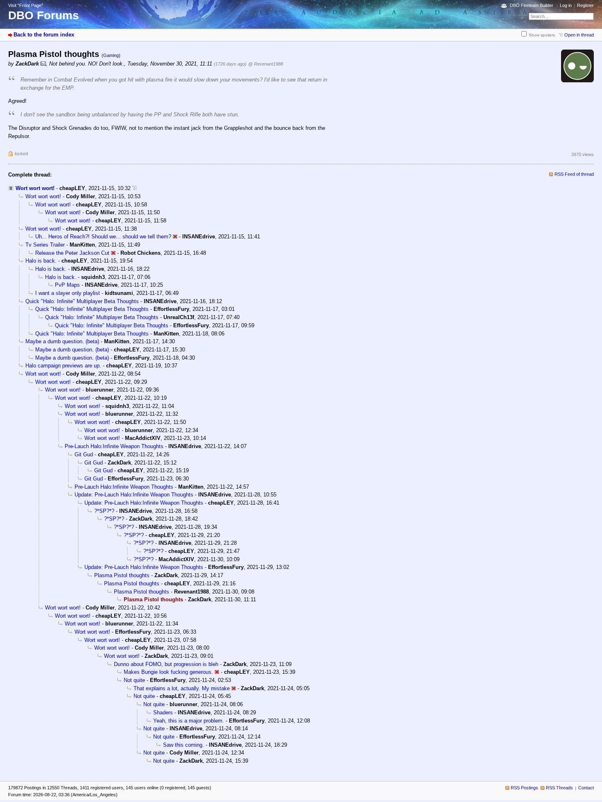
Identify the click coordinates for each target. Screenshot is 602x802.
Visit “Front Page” (25, 5)
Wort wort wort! (35, 188)
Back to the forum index (44, 35)
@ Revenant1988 (265, 63)
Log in (566, 5)
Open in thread (579, 34)
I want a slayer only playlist (67, 293)
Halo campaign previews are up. (63, 365)
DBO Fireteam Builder (531, 5)
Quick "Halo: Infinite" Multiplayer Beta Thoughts (82, 301)
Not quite (134, 680)
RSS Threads (559, 787)
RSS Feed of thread (574, 174)
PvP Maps (67, 285)
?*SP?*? (104, 511)
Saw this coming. (183, 745)
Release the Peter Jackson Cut (72, 253)
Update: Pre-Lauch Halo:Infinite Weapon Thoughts (134, 495)
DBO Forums (43, 15)
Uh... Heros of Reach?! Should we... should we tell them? (103, 236)
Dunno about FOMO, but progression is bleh (166, 664)
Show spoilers (542, 35)
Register (585, 5)
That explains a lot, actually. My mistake (182, 688)
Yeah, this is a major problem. (188, 721)
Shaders (163, 712)
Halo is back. (41, 261)
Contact (586, 787)
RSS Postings (524, 787)
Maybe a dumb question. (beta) (62, 341)
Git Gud (84, 454)
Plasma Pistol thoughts (121, 575)
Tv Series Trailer (45, 245)
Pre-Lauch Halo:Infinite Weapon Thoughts (114, 446)
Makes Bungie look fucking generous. (168, 672)
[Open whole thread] (134, 188)
